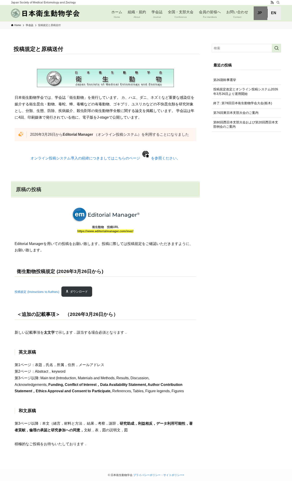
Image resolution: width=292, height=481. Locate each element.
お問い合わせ (237, 14)
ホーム (116, 14)
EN (273, 13)
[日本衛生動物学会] (46, 13)
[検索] (278, 2)
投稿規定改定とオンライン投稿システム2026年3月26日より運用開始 (245, 91)
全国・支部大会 (180, 14)
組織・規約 (137, 14)
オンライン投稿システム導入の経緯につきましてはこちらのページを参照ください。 (105, 158)
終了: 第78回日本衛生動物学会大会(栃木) (242, 103)
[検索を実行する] (276, 48)
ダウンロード (79, 291)
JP (259, 13)
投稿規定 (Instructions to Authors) (37, 291)
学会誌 (156, 14)
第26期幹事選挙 (224, 80)
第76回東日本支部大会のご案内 (235, 112)
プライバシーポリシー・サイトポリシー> (158, 475)
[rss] (272, 2)
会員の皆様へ (210, 14)
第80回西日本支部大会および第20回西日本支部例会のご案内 (245, 124)
